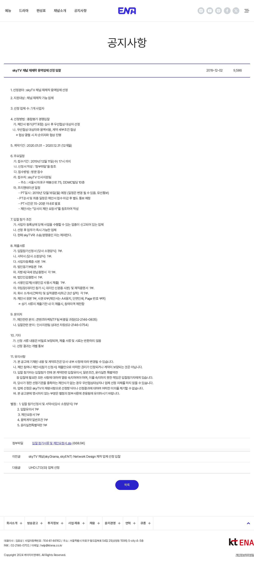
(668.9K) (58, 443)
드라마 (23, 11)
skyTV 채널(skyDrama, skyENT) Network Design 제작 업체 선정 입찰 (74, 456)
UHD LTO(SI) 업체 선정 (44, 468)
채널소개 (60, 11)
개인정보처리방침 (245, 555)
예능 (8, 11)
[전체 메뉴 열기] (247, 11)
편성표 (41, 11)
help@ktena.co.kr (51, 545)
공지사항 (80, 11)
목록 (127, 485)
